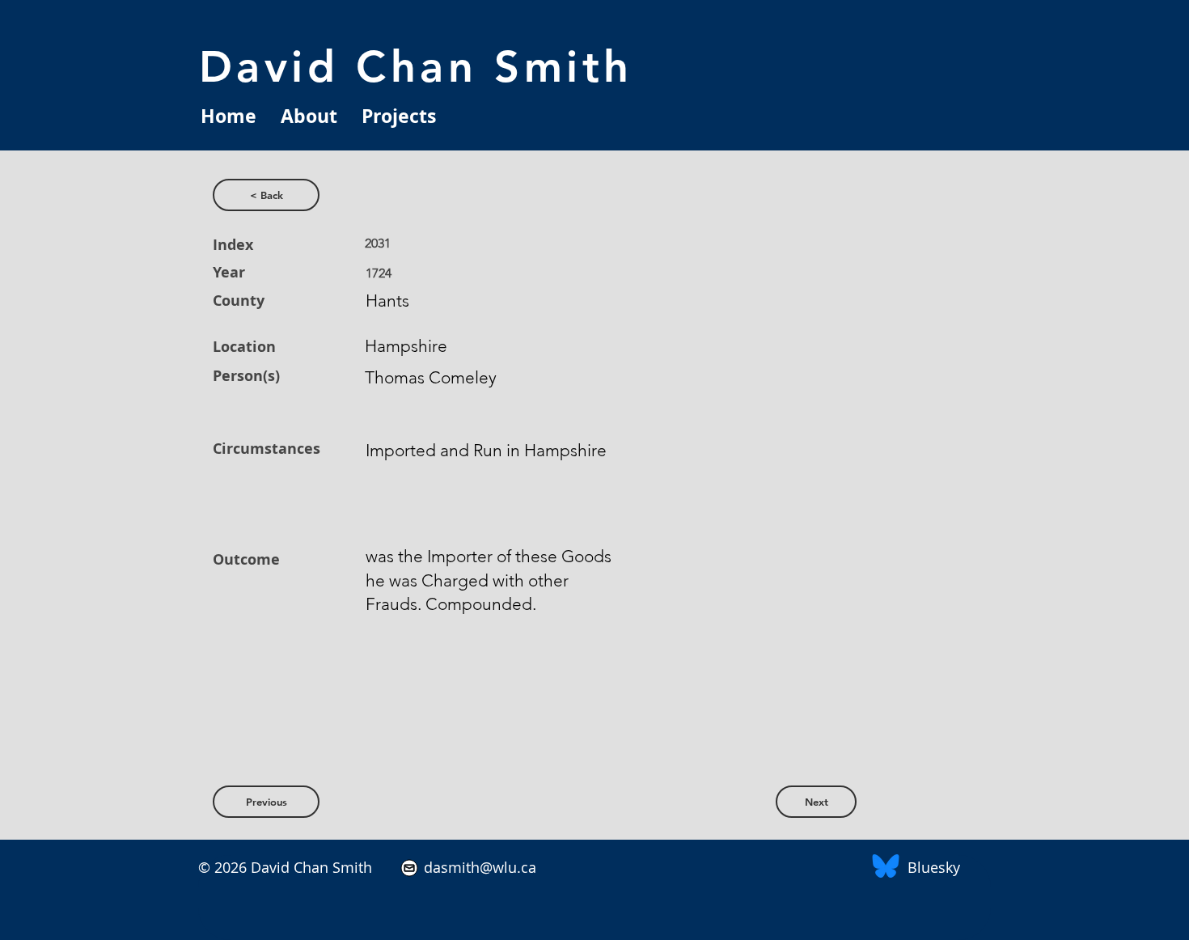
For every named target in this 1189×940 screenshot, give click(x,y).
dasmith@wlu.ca (478, 867)
